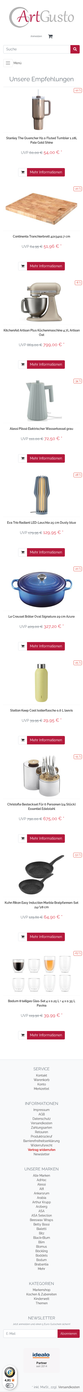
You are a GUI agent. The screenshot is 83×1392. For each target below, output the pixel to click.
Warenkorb (42, 1080)
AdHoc (41, 1180)
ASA (41, 1211)
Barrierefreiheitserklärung (41, 1141)
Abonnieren (68, 1333)
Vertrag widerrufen (41, 1150)
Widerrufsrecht (41, 1145)
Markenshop (41, 1290)
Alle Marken (41, 1175)
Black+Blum (41, 1237)
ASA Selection (41, 1215)
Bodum (41, 1260)
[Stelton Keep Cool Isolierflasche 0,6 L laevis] (41, 682)
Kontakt (41, 1075)
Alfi (41, 1189)
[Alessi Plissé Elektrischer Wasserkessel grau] (41, 400)
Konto (41, 1084)
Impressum (41, 1110)
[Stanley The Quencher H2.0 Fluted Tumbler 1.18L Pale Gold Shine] (41, 110)
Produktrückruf (41, 1136)
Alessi (41, 1184)
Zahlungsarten (41, 1127)
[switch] (10, 1385)
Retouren (41, 1132)
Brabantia (41, 1264)
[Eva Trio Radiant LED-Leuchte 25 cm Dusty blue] (41, 494)
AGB (42, 1114)
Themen (42, 1303)
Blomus (41, 1246)
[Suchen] (75, 49)
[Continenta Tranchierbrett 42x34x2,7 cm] (41, 208)
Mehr (41, 1269)
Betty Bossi (41, 1224)
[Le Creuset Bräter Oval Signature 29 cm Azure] (41, 588)
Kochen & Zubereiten (41, 1294)
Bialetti (41, 1229)
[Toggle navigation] (8, 63)
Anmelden (36, 36)
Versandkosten (41, 1123)
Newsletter (42, 1154)
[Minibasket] (50, 36)
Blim (41, 1242)
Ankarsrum (41, 1193)
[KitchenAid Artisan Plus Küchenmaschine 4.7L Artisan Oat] (41, 302)
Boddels (42, 1255)
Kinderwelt (41, 1299)
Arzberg (41, 1206)
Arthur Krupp (41, 1202)
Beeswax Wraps (41, 1220)
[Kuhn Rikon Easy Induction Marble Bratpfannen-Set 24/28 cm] (41, 874)
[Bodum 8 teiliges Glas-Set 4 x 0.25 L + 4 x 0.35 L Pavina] (41, 973)
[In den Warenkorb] (22, 172)
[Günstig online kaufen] (41, 17)
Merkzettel (41, 1089)
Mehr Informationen (46, 172)
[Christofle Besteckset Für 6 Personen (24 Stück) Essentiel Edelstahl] (41, 776)
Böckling (41, 1251)
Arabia (41, 1198)
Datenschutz (42, 1118)
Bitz (41, 1233)
